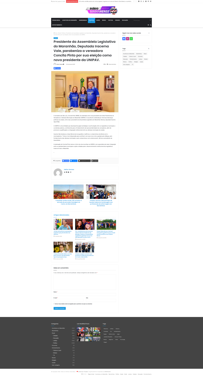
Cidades (117, 20)
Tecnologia (122, 339)
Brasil (104, 20)
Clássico (117, 328)
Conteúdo (106, 331)
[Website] (65, 172)
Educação (125, 20)
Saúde (98, 20)
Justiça (110, 20)
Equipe (105, 334)
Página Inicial (56, 20)
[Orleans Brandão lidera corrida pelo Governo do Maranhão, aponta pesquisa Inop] (63, 247)
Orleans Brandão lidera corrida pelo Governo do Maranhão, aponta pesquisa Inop (63, 255)
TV (132, 64)
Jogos (118, 334)
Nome (55, 292)
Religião (136, 61)
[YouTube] (69, 172)
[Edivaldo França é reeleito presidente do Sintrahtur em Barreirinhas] (88, 339)
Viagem (105, 342)
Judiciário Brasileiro (108, 336)
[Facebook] (67, 172)
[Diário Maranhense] (101, 10)
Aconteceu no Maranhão (69, 20)
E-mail (56, 297)
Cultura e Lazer (132, 56)
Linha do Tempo (118, 336)
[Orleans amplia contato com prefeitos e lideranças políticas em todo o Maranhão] (84, 247)
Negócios (111, 339)
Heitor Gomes (59, 64)
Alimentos (106, 328)
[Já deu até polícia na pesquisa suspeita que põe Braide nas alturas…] (63, 224)
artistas (111, 328)
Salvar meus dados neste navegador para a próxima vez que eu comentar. (73, 303)
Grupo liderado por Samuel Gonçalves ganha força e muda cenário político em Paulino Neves (106, 233)
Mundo (145, 59)
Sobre (116, 339)
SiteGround (107, 371)
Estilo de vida (112, 334)
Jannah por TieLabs (83, 371)
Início (56, 33)
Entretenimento (57, 25)
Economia (140, 56)
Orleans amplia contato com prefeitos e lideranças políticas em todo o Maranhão (84, 255)
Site (87, 297)
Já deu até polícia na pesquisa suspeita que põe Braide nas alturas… (62, 232)
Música (124, 61)
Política (91, 20)
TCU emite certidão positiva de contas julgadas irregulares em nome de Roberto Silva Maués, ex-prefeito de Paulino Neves (109, 1)
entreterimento (117, 331)
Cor (111, 331)
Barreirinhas (83, 20)
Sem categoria (126, 64)
